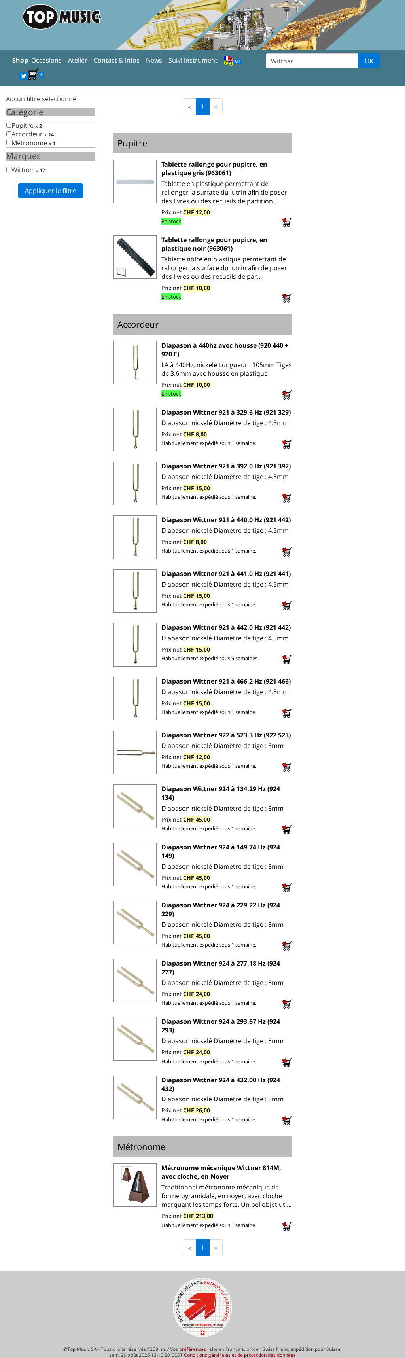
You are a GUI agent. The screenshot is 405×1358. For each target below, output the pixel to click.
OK (369, 61)
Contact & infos (117, 60)
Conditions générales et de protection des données (240, 1355)
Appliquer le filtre (50, 190)
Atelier (77, 60)
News (154, 60)
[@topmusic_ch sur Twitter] (23, 75)
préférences (192, 1349)
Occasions (46, 60)
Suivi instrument (193, 60)
